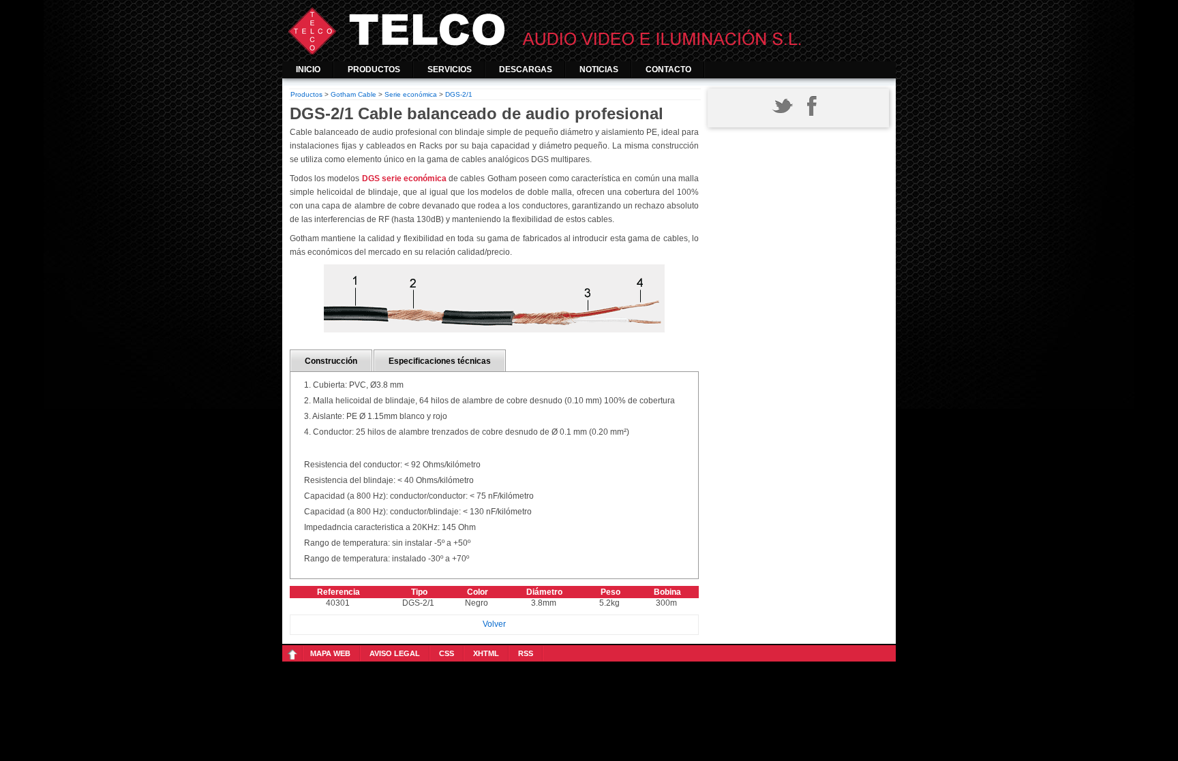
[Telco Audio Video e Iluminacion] (589, 52)
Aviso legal (394, 653)
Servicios (449, 69)
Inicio (308, 69)
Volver (494, 624)
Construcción (331, 361)
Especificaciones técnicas (440, 361)
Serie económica (410, 94)
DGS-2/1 (458, 94)
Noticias (598, 69)
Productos (374, 69)
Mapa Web (330, 653)
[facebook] (811, 116)
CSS (446, 653)
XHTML (486, 653)
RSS (525, 653)
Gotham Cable (353, 94)
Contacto (668, 69)
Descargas (525, 69)
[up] (294, 653)
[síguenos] (782, 116)
